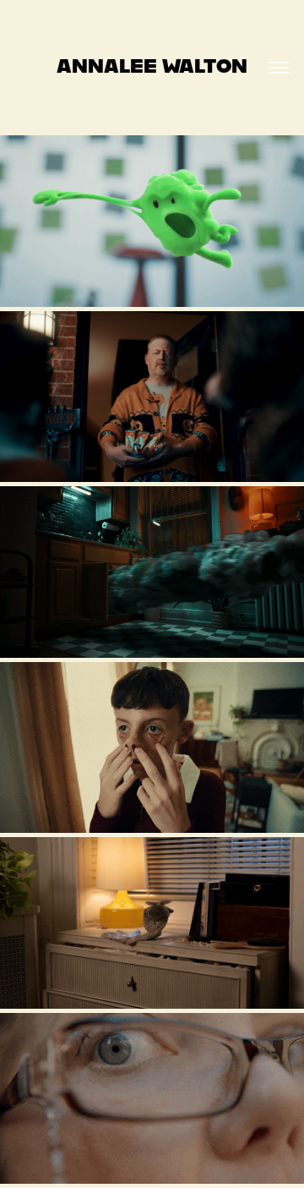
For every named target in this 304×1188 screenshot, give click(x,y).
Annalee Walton (152, 65)
